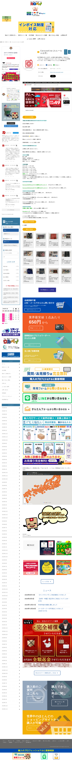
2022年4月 (4, 576)
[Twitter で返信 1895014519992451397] (6, 176)
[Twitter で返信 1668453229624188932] (6, 207)
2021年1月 (4, 624)
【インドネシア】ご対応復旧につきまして (52, 595)
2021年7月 (4, 605)
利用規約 (10, 742)
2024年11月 (5, 475)
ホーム (3, 363)
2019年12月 (5, 666)
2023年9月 (4, 521)
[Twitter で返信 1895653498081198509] (6, 161)
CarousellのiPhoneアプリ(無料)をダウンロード (35, 184)
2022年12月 (5, 550)
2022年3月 (4, 579)
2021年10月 (5, 595)
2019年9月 (4, 676)
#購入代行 (7, 189)
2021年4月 (4, 615)
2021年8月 (4, 602)
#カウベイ (10, 187)
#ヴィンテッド (8, 188)
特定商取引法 (5, 399)
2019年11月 (5, 670)
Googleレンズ (26, 211)
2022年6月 (4, 569)
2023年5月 (4, 534)
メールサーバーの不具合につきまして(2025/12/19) (50, 610)
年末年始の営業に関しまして (47, 605)
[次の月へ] (18, 309)
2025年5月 (4, 456)
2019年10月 (5, 673)
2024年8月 (4, 485)
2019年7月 (4, 683)
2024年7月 (4, 488)
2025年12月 (5, 433)
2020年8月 (4, 641)
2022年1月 (4, 585)
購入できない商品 (54, 35)
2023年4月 (4, 537)
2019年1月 (4, 702)
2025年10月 (5, 440)
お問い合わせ (41, 39)
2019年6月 (4, 686)
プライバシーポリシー (7, 396)
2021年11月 (5, 592)
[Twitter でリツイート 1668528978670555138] (8, 191)
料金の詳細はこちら (13, 285)
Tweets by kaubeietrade (7, 214)
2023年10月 (5, 517)
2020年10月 (5, 634)
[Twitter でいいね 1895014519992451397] (11, 176)
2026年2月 (4, 427)
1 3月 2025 (12, 145)
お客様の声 (64, 35)
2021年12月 (5, 589)
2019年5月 (4, 689)
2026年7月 (4, 410)
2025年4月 (4, 459)
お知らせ (4, 383)
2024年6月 (4, 491)
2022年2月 (4, 582)
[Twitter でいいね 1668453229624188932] (11, 207)
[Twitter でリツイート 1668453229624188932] (8, 207)
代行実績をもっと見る (47, 289)
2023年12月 (5, 511)
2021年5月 (4, 611)
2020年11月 (5, 631)
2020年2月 (4, 660)
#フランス (15, 187)
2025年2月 (4, 466)
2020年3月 (4, 657)
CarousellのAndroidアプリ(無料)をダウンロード (35, 187)
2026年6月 (4, 414)
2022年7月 (4, 566)
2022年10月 (5, 556)
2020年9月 (4, 637)
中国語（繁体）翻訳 (27, 208)
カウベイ (7, 145)
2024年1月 (4, 508)
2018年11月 (5, 709)
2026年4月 (4, 420)
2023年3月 (4, 540)
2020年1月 (4, 663)
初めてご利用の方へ (10, 35)
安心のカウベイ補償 (41, 35)
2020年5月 (4, 650)
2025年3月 (4, 462)
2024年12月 (5, 472)
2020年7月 (4, 644)
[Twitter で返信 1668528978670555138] (6, 191)
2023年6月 (4, 530)
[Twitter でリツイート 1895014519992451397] (8, 176)
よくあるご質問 (31, 39)
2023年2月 (4, 543)
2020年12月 (5, 628)
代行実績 (31, 35)
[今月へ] (16, 309)
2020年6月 (4, 647)
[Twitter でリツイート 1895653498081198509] (8, 161)
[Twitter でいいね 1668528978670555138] (11, 191)
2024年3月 (4, 501)
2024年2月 (4, 504)
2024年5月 (4, 495)
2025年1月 (4, 469)
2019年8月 (4, 679)
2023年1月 (4, 547)
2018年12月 (5, 705)
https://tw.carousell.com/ (56, 72)
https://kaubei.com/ (10, 159)
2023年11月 (5, 514)
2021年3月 (4, 618)
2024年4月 (4, 498)
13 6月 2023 (13, 180)
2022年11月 (5, 553)
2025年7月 (4, 449)
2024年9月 (4, 482)
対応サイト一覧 (22, 35)
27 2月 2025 (13, 165)
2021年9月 (4, 598)
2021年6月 (4, 608)
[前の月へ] (13, 309)
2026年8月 (4, 407)
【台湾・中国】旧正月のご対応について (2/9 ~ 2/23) (53, 600)
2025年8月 (4, 446)
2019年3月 (4, 696)
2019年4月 (4, 692)
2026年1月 (4, 430)
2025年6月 (4, 453)
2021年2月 (4, 621)
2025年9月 (4, 443)
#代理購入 (12, 189)
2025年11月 (5, 436)
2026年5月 (4, 417)
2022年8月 (4, 563)
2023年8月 (4, 524)
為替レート (25, 173)
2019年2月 (4, 699)
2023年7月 (4, 527)
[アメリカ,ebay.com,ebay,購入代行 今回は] (11, 112)
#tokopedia (11, 202)
